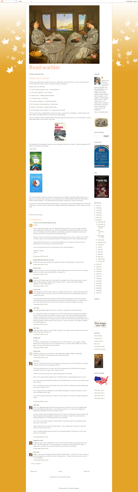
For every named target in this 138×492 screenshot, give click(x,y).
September (101, 242)
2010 (97, 285)
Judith (35, 338)
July (99, 247)
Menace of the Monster (37, 107)
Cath (34, 361)
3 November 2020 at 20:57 (40, 324)
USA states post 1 (99, 390)
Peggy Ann (36, 440)
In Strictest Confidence (37, 101)
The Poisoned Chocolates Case (39, 89)
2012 (97, 281)
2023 (97, 212)
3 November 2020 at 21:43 (40, 334)
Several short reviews (101, 227)
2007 (97, 293)
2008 (97, 290)
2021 (97, 217)
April (99, 254)
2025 (97, 208)
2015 (97, 274)
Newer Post (34, 471)
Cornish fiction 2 (98, 341)
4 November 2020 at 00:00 (40, 347)
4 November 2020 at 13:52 (40, 357)
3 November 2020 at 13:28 (40, 256)
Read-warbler (44, 67)
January (100, 261)
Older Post (87, 471)
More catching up (100, 231)
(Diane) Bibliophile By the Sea (42, 260)
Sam (34, 308)
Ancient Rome (98, 336)
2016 (97, 271)
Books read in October (100, 236)
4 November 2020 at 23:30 (40, 437)
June (99, 249)
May (99, 252)
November (101, 224)
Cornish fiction (98, 338)
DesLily (35, 268)
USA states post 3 (99, 395)
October (100, 240)
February (100, 259)
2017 (97, 269)
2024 (97, 210)
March (100, 256)
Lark (34, 328)
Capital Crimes (35, 95)
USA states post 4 (99, 398)
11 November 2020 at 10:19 (40, 460)
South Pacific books (99, 349)
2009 (97, 288)
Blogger (77, 488)
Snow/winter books (99, 346)
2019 (97, 264)
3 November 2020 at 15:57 (40, 274)
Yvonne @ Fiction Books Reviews (43, 222)
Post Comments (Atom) (63, 477)
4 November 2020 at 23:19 (40, 401)
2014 (97, 276)
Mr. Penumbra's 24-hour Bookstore (40, 104)
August (100, 244)
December (101, 222)
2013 (97, 278)
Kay (34, 278)
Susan (35, 351)
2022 (97, 215)
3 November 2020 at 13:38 (40, 264)
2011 (97, 283)
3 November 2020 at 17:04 (40, 286)
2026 (97, 205)
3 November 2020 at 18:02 (40, 304)
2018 (97, 266)
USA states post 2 (99, 393)
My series (97, 343)
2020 (97, 220)
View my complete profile (101, 112)
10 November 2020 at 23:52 (40, 448)
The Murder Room (36, 98)
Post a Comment (36, 463)
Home (60, 471)
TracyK (35, 289)
